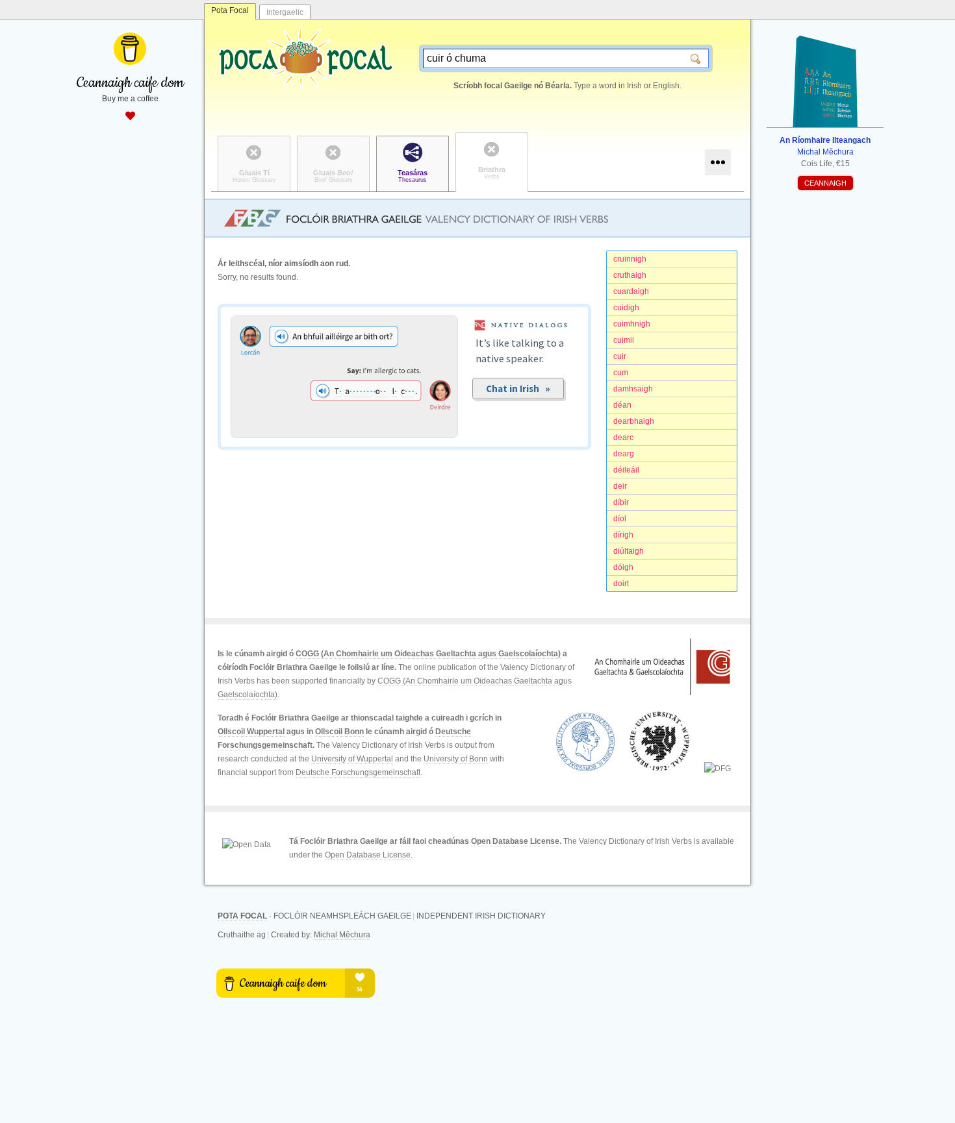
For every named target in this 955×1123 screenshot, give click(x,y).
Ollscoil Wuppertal (251, 731)
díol (619, 518)
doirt (621, 583)
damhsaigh (633, 388)
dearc (623, 437)
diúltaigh (628, 551)
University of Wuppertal (352, 758)
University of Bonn (456, 758)
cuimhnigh (631, 323)
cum (620, 372)
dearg (623, 453)
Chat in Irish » (518, 388)
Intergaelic (284, 12)
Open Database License (515, 841)
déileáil (626, 470)
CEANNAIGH (825, 183)
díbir (621, 502)
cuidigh (626, 307)
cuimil (623, 340)
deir (620, 486)
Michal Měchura (342, 934)
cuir (619, 356)
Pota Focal (230, 10)
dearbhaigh (633, 421)
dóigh (623, 567)
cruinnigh (629, 259)
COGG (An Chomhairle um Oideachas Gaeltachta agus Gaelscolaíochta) (428, 653)
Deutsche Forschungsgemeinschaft (358, 772)
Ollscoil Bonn (339, 731)
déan (622, 405)
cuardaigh (631, 291)
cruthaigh (629, 275)
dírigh (623, 534)
